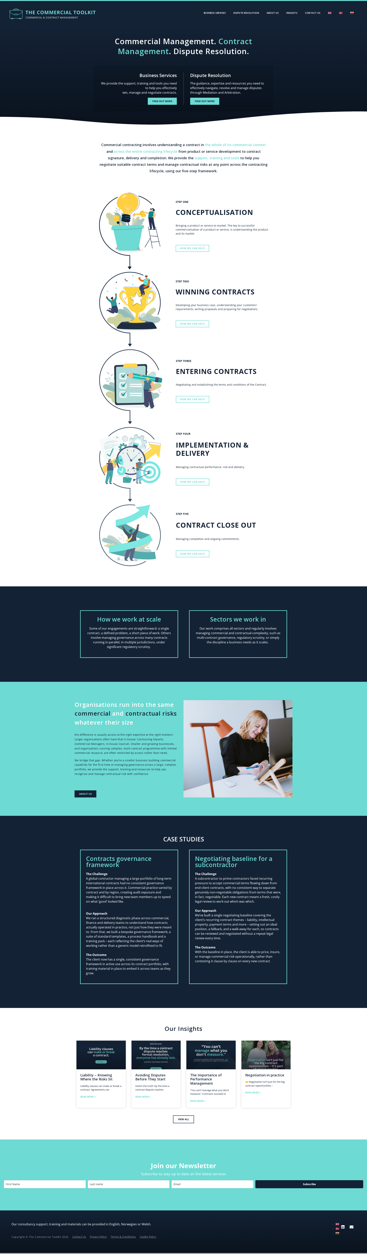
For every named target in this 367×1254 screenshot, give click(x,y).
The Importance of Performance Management (206, 1079)
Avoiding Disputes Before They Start (150, 1077)
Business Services (215, 13)
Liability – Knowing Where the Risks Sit (96, 1077)
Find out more (162, 101)
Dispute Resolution (246, 13)
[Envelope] (351, 1227)
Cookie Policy (148, 1236)
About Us (273, 13)
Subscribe (309, 1184)
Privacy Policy (98, 1236)
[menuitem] (329, 13)
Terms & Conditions (123, 1236)
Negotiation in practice (264, 1075)
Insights (291, 13)
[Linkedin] (343, 1227)
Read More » (88, 1096)
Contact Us (312, 13)
